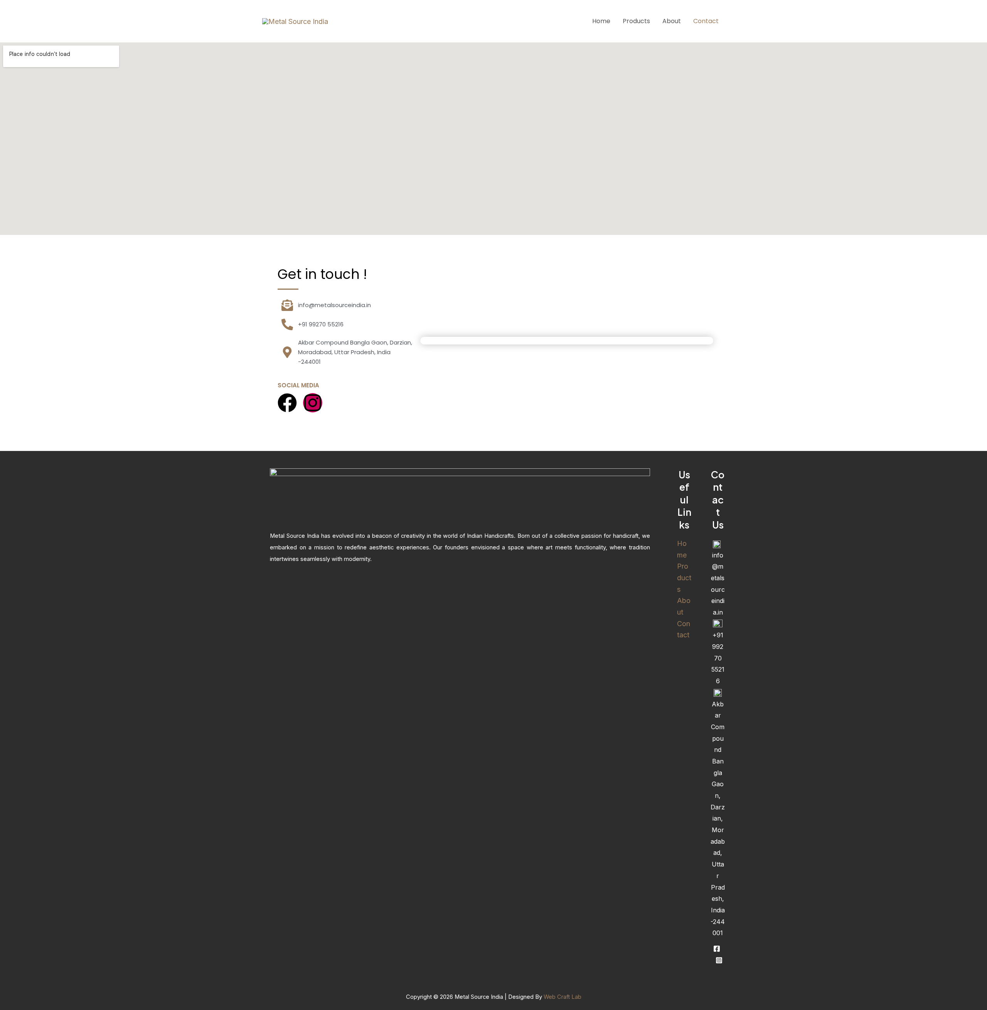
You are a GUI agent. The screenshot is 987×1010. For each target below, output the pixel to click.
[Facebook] (716, 948)
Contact (706, 21)
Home (601, 21)
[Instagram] (719, 960)
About (671, 21)
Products (636, 21)
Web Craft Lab (562, 996)
